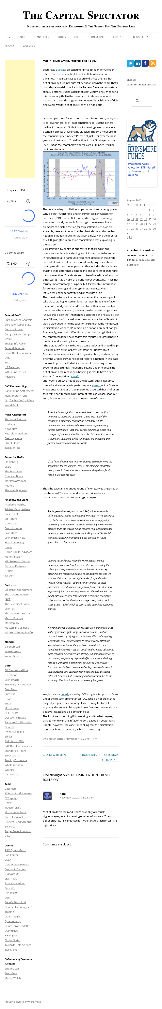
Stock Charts (12, 755)
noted (64, 694)
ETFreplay (11, 798)
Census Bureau (14, 329)
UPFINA (9, 571)
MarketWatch (13, 978)
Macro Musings (14, 618)
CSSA (8, 859)
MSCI (8, 703)
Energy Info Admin (15, 343)
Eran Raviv (11, 878)
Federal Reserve (14, 348)
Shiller (8, 736)
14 (145, 219)
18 (132, 224)
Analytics (43, 37)
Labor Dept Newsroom (18, 353)
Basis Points (12, 514)
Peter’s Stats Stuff (15, 902)
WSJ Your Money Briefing (19, 632)
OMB (7, 357)
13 (141, 219)
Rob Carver (11, 855)
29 (150, 228)
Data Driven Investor (17, 864)
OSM (7, 897)
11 (132, 219)
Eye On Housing (14, 542)
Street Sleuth (12, 443)
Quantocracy (13, 921)
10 (128, 219)
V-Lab (8, 836)
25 (132, 228)
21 (145, 224)
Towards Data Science (18, 945)
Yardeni (9, 575)
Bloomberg (11, 462)
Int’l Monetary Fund (16, 395)
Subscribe (29, 45)
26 (137, 228)
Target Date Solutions (18, 831)
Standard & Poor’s (15, 751)
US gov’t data (12, 774)
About (24, 37)
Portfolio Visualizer (16, 817)
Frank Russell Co (14, 732)
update (61, 69)
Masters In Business (17, 627)
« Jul (129, 237)
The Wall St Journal (16, 490)
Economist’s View (15, 537)
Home (8, 37)
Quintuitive (11, 930)
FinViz (8, 803)
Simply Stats (12, 940)
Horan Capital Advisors (18, 552)
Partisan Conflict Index (18, 722)
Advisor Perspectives (17, 509)
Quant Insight (13, 916)
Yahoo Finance (13, 656)
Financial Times (14, 476)
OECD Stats (11, 713)
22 (150, 224)
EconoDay (11, 973)
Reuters (9, 485)
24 (128, 228)
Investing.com (13, 651)
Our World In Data (15, 717)
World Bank (12, 405)
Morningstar (12, 708)
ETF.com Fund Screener (18, 793)
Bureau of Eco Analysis (18, 320)
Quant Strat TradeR (16, 926)
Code (77, 37)
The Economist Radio (17, 604)
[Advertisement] (20, 119)
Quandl (9, 727)
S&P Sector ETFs (14, 741)
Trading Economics (16, 760)
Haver (8, 547)
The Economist (13, 471)
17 (128, 224)
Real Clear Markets (16, 433)
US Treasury (12, 367)
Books (61, 37)
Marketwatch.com (15, 481)
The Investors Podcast (18, 613)
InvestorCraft (13, 807)
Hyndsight (11, 893)
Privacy (9, 45)
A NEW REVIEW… (55, 755)
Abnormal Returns (15, 419)
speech (96, 385)
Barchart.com (13, 646)
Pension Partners (15, 566)
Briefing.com (12, 968)
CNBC (8, 466)
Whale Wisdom (14, 765)
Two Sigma (11, 949)
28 (145, 228)
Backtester (11, 788)
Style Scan (11, 826)
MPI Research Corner (17, 561)
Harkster (10, 424)
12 (137, 219)
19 (137, 224)
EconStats (11, 689)
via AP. (75, 376)
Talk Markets (12, 447)
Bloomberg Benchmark (18, 590)
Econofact (11, 533)
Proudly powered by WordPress (23, 1001)
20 (141, 224)
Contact (118, 37)
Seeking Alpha (13, 438)
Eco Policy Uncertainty (18, 684)
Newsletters (140, 37)
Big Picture (11, 518)
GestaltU (10, 888)
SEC (7, 362)
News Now (11, 429)
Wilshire (9, 769)
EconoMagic (12, 679)
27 (141, 228)
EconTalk (10, 608)
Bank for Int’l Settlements (20, 391)
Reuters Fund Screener (18, 822)
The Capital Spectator (81, 14)
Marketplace (12, 623)
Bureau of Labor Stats (18, 324)
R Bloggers (11, 935)
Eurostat (10, 694)
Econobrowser (13, 528)
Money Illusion (13, 556)
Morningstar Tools (15, 812)
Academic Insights (15, 504)
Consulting (97, 37)
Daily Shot (11, 523)
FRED (8, 698)
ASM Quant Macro (15, 850)
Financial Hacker (15, 883)
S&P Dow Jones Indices (18, 746)
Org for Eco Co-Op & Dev (19, 400)
